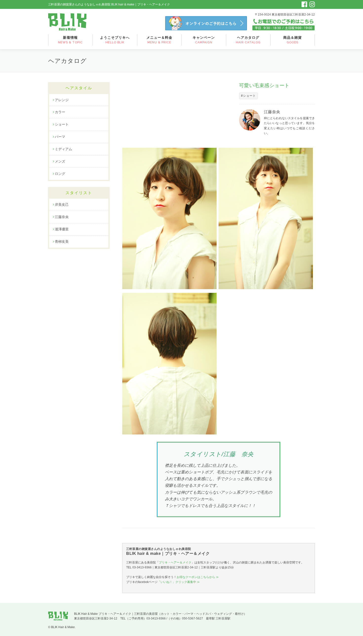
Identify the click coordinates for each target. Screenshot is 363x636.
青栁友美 (62, 241)
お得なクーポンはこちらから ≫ (198, 577)
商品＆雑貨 (292, 40)
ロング (60, 174)
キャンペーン (204, 40)
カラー (60, 112)
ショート (62, 124)
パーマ (60, 137)
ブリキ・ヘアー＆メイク (175, 562)
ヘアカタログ (248, 40)
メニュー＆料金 (159, 40)
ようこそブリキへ (115, 40)
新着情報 (70, 40)
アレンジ (62, 100)
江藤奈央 (62, 217)
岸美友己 (62, 204)
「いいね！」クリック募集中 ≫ (179, 582)
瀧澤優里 (62, 229)
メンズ (60, 161)
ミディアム (63, 149)
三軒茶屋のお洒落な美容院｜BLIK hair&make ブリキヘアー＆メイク (67, 22)
